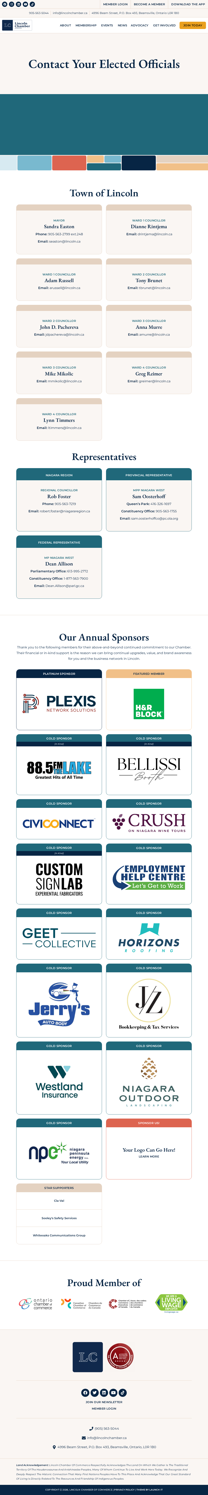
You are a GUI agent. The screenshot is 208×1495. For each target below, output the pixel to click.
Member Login (115, 4)
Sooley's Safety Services (59, 1218)
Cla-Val (59, 1201)
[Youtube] (25, 4)
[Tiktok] (32, 4)
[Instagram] (11, 4)
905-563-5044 (39, 13)
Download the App (188, 4)
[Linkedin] (18, 4)
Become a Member (149, 4)
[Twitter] (95, 1393)
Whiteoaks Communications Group (59, 1235)
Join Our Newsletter (104, 1402)
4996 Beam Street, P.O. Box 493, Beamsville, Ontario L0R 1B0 (135, 13)
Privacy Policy (124, 1489)
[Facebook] (4, 4)
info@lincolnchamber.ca (70, 13)
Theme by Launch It (149, 1489)
